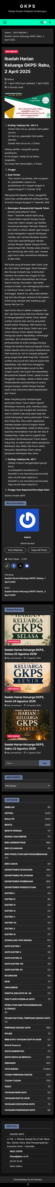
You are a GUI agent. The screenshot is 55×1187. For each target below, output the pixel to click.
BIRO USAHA (11, 863)
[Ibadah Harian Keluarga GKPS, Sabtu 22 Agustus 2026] (27, 725)
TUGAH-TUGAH (13, 1080)
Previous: (25, 578)
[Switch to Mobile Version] (27, 1185)
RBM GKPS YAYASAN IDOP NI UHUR (23, 1039)
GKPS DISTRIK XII (14, 969)
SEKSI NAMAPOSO (14, 1051)
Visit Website (15, 550)
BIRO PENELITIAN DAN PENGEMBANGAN (26, 854)
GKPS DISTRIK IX (13, 958)
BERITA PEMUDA (13, 830)
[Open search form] (50, 22)
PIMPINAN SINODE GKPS (18, 1027)
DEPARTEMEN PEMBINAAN (19, 881)
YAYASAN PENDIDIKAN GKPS (20, 1110)
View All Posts (39, 550)
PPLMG (8, 1033)
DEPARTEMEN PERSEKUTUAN (20, 887)
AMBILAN (10, 807)
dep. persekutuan (14, 658)
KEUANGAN (11, 975)
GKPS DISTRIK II (13, 952)
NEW (7, 981)
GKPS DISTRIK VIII (14, 963)
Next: (25, 591)
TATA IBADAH (11, 51)
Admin (10, 79)
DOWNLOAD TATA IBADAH (18, 940)
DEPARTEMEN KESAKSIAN (18, 869)
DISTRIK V (10, 916)
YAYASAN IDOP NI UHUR (17, 1098)
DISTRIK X (10, 928)
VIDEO (8, 1086)
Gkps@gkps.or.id (19, 1156)
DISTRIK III (10, 899)
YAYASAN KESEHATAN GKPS (20, 1104)
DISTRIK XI (10, 934)
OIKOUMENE (11, 987)
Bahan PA (9, 819)
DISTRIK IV (10, 905)
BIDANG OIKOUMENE (16, 836)
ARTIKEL (9, 813)
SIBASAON (10, 1063)
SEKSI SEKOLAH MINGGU (18, 1057)
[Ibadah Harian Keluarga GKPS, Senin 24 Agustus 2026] (27, 677)
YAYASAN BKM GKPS (16, 1092)
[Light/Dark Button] (43, 22)
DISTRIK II (10, 893)
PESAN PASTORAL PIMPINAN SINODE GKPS (27, 1018)
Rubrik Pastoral (13, 1045)
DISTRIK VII (10, 922)
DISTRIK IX (10, 910)
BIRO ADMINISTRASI (15, 842)
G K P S (27, 6)
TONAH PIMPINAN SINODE (18, 1074)
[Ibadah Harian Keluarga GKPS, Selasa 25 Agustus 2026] (27, 630)
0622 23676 (16, 1151)
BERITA (8, 824)
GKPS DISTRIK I (12, 946)
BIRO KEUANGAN (14, 848)
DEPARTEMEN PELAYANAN (19, 875)
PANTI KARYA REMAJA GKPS (20, 999)
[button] (5, 22)
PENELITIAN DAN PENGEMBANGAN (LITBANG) (23, 1007)
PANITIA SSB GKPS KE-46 (18, 993)
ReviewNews (21, 1179)
